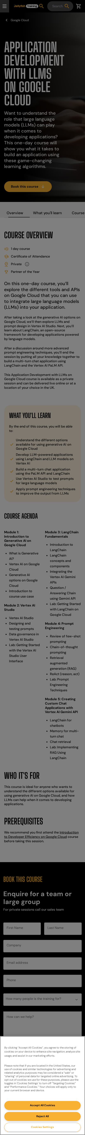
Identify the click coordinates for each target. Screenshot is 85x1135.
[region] (42, 1085)
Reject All (42, 1116)
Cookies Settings (42, 1127)
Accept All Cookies (42, 1105)
